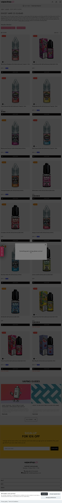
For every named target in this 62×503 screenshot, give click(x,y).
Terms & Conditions (13, 501)
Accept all (44, 494)
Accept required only (55, 494)
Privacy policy (4, 501)
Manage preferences (51, 497)
